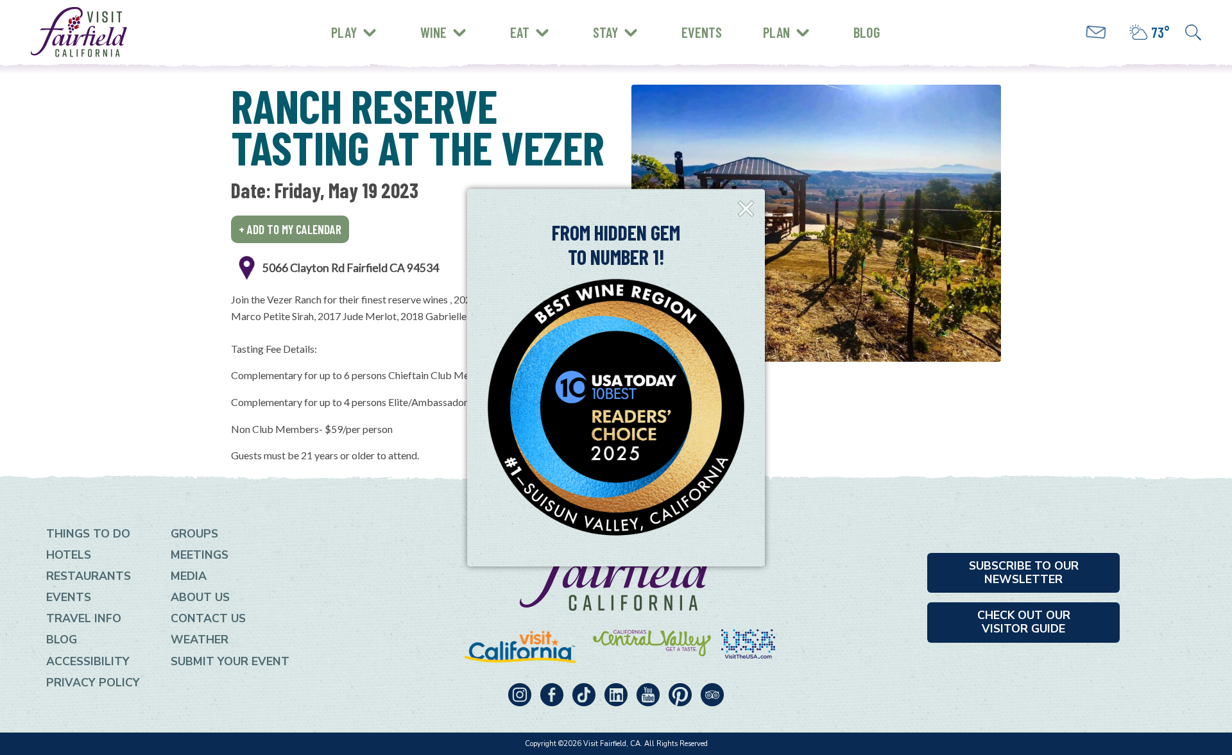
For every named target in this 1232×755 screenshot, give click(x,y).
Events (701, 32)
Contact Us (208, 618)
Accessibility (88, 661)
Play (344, 32)
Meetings (199, 555)
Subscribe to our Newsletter (1024, 572)
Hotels (68, 555)
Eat (519, 32)
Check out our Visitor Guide (1023, 621)
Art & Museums (416, 22)
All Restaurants (383, 41)
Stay (605, 32)
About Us (200, 597)
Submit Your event (230, 661)
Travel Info (83, 618)
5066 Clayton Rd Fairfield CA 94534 (350, 268)
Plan (776, 32)
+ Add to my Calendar (290, 229)
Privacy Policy (93, 682)
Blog (866, 32)
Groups (194, 533)
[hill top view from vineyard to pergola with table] (816, 223)
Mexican (361, 20)
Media (189, 576)
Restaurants (88, 576)
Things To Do (88, 533)
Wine (433, 32)
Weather (199, 639)
